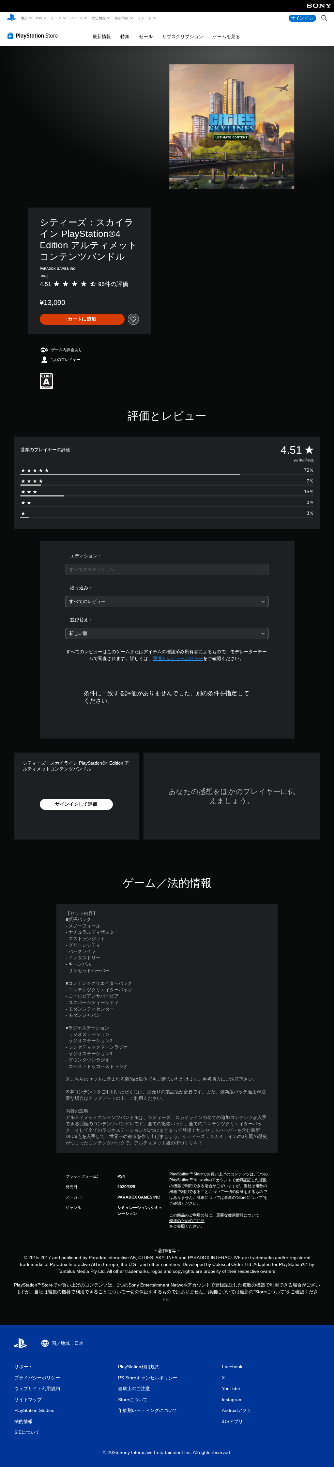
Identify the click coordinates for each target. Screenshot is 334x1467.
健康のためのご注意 (187, 1220)
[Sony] (319, 10)
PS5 (39, 18)
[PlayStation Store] (34, 35)
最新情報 (122, 18)
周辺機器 (98, 18)
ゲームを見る (226, 36)
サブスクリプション (182, 36)
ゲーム (56, 18)
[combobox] (167, 569)
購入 (24, 18)
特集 (124, 36)
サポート (144, 18)
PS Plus (76, 18)
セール (146, 36)
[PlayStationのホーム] (11, 18)
